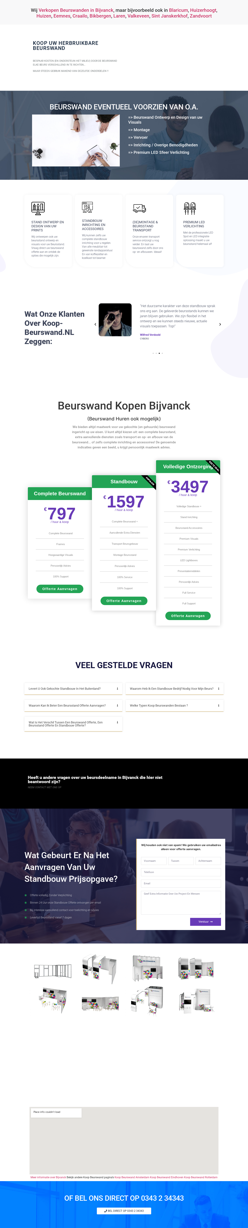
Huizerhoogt (203, 10)
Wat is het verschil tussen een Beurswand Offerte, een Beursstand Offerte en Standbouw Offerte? (66, 724)
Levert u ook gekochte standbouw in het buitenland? (65, 688)
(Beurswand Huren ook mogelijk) (124, 418)
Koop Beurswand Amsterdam (132, 1177)
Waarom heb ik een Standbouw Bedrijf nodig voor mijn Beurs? (172, 688)
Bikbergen (100, 16)
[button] (95, 324)
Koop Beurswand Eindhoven (166, 1177)
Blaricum (178, 10)
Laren (119, 16)
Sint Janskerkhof (169, 16)
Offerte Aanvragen (59, 589)
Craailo (80, 16)
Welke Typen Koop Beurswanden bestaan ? (159, 705)
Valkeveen (138, 16)
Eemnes (61, 16)
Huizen (43, 16)
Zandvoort (201, 16)
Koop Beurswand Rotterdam (200, 1177)
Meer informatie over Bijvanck (48, 1177)
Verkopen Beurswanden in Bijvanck (76, 10)
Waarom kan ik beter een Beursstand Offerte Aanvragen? (67, 705)
